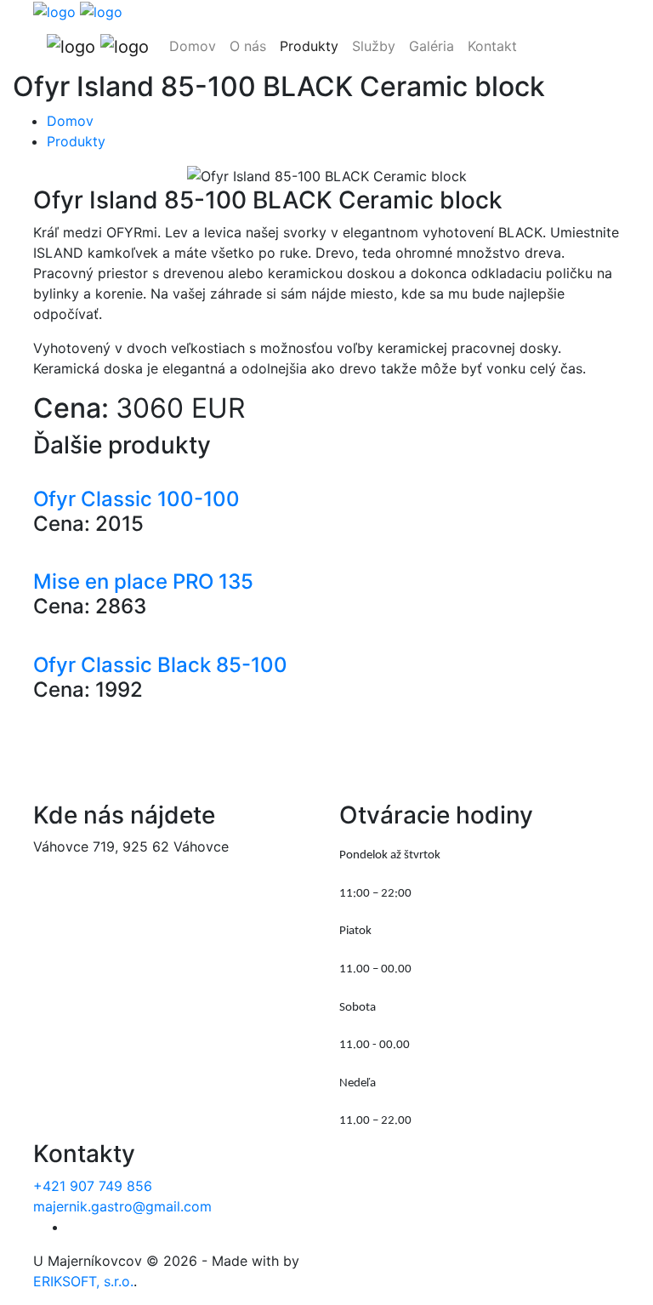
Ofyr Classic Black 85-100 (160, 664)
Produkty (309, 45)
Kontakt (492, 45)
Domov (192, 45)
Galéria (431, 45)
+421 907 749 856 (92, 1185)
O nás (248, 45)
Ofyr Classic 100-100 (136, 499)
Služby (373, 45)
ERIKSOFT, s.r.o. (83, 1281)
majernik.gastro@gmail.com (122, 1206)
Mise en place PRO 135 (143, 581)
